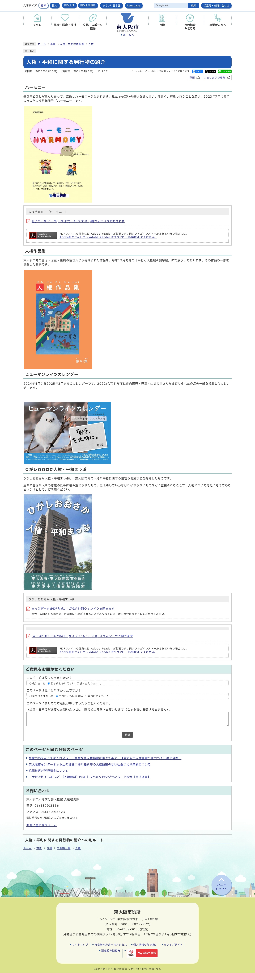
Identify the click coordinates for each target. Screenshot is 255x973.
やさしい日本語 (111, 5)
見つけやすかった (43, 696)
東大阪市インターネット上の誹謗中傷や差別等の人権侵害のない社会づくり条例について (90, 764)
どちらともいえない (62, 683)
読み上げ (69, 5)
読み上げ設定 (88, 5)
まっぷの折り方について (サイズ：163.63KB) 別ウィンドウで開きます (82, 636)
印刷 (192, 77)
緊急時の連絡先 (110, 950)
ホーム (42, 44)
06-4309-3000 (128, 929)
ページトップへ (221, 887)
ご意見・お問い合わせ (216, 5)
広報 (49, 848)
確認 (127, 735)
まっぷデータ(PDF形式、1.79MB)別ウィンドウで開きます (73, 608)
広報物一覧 (63, 848)
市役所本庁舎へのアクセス (111, 944)
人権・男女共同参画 (72, 44)
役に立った (39, 683)
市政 (53, 44)
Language (133, 5)
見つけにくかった (98, 696)
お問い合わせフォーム (41, 825)
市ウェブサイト (173, 944)
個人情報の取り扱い (145, 944)
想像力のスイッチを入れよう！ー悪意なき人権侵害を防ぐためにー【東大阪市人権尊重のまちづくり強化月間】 (105, 758)
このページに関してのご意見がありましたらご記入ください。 (69, 703)
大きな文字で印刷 (215, 77)
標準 (43, 5)
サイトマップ (80, 944)
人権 (91, 44)
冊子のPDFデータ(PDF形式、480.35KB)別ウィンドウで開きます (78, 221)
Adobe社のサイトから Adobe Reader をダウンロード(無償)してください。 (108, 237)
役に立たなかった (90, 683)
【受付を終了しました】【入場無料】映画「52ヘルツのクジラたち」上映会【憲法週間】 (90, 777)
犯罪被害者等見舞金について (49, 770)
